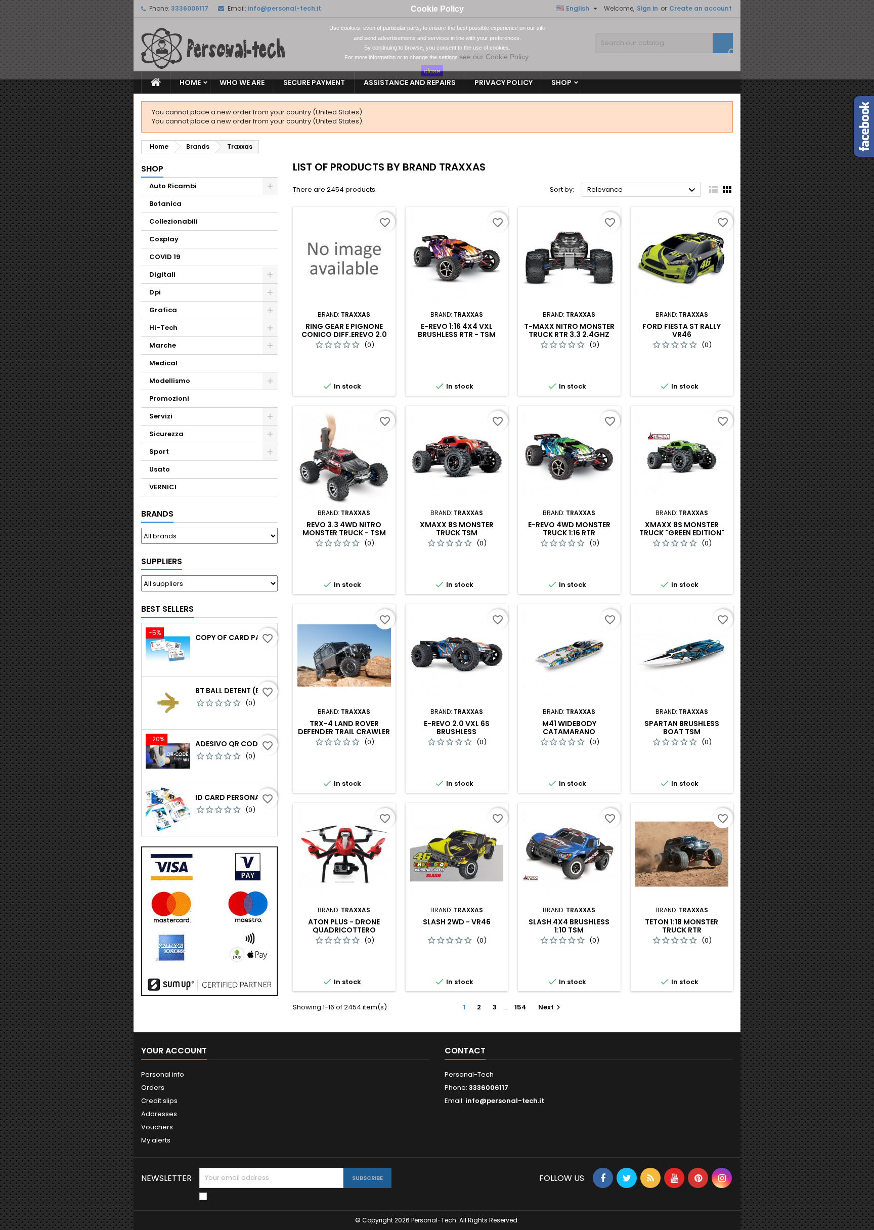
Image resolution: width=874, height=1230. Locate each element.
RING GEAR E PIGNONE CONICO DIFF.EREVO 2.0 (344, 330)
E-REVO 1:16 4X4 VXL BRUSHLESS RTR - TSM (457, 330)
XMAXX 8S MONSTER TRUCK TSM (457, 529)
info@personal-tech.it (504, 1101)
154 (520, 1007)
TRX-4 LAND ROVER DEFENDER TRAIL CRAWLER (344, 727)
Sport (159, 451)
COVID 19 (165, 257)
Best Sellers (167, 609)
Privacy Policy (503, 82)
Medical (163, 363)
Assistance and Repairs (410, 82)
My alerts (155, 1140)
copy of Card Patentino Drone (234, 637)
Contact (465, 1050)
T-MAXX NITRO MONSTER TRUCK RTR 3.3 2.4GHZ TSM (569, 334)
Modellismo (169, 381)
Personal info (162, 1074)
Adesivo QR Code (228, 744)
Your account (174, 1050)
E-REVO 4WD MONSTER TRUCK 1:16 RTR (569, 529)
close (432, 71)
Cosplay (164, 239)
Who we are (242, 82)
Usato (159, 469)
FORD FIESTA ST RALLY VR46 (681, 330)
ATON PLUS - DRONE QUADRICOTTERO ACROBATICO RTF (344, 930)
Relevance (642, 190)
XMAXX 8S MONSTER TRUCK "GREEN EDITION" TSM (681, 533)
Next (550, 1007)
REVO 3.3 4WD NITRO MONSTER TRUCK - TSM (344, 529)
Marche (162, 345)
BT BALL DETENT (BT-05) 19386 (234, 691)
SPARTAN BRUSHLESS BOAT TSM (681, 727)
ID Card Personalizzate (234, 797)
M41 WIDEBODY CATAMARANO (569, 727)
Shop (561, 82)
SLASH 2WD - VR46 (457, 922)
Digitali (162, 274)
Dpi (155, 292)
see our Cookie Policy (493, 57)
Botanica (165, 203)
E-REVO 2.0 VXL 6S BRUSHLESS (457, 727)
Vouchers (157, 1127)
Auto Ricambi (173, 186)
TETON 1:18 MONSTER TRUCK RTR (681, 926)
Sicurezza (166, 434)
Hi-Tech (163, 327)
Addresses (159, 1114)
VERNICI (163, 487)
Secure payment (314, 82)
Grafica (163, 310)
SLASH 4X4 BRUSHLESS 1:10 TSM (569, 926)
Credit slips (159, 1101)
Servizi (160, 416)
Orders (152, 1087)
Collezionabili (173, 221)
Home (190, 82)
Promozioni (169, 398)
